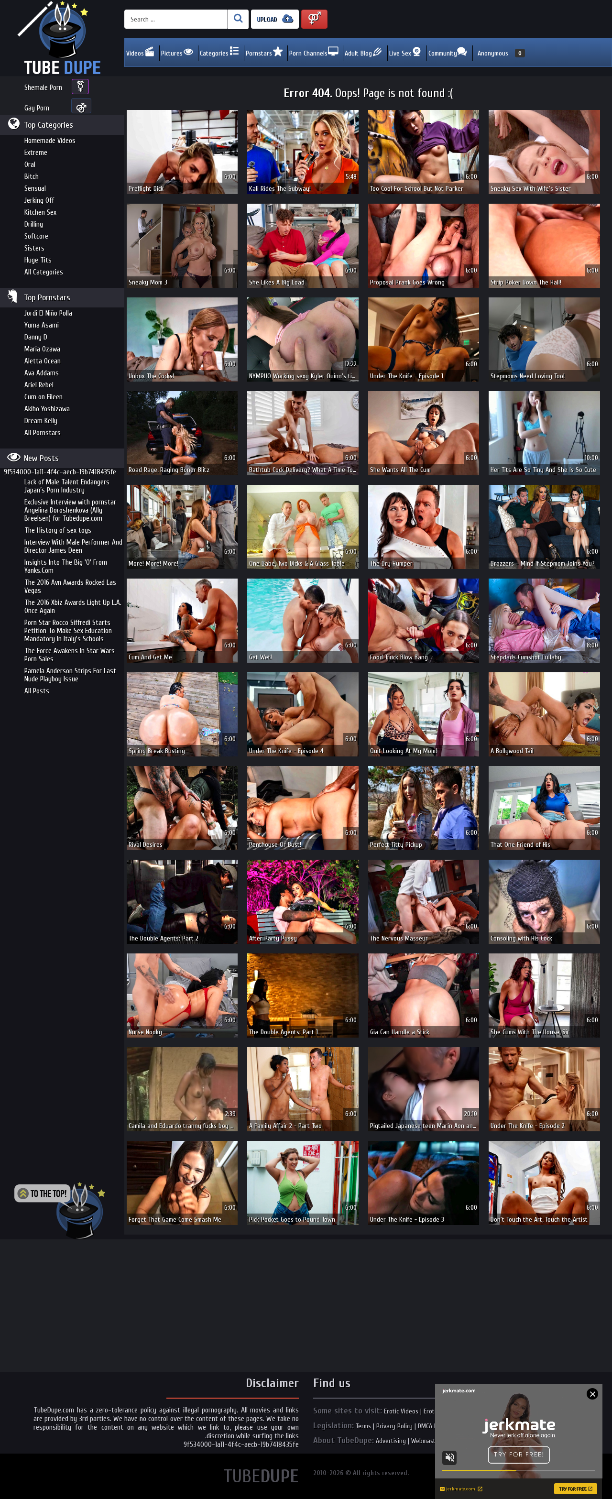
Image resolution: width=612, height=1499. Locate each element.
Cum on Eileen (43, 397)
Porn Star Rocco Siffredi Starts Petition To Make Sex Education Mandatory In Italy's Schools (68, 631)
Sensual (35, 189)
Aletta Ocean (42, 361)
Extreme (35, 153)
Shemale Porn (43, 88)
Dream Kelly (40, 421)
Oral (29, 165)
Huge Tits (38, 260)
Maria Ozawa (42, 349)
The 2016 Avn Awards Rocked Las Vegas (70, 587)
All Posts (36, 691)
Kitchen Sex (40, 212)
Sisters (34, 248)
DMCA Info (431, 1426)
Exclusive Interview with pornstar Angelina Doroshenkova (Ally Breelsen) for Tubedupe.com (70, 510)
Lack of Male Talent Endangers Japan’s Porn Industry (66, 486)
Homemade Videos (50, 141)
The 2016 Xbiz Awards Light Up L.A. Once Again (72, 607)
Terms (363, 1426)
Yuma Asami (41, 325)
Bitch (31, 177)
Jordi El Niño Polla (48, 313)
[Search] (238, 19)
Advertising (391, 1441)
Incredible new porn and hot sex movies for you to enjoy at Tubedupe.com (62, 38)
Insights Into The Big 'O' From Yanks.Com (65, 566)
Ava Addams (41, 373)
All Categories (43, 272)
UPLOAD (268, 19)
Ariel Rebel (39, 385)
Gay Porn (36, 108)
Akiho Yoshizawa (47, 409)
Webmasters (427, 1441)
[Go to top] (59, 1210)
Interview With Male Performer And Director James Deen (73, 546)
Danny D (35, 337)
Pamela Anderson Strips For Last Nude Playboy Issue (70, 675)
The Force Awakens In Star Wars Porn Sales (69, 655)
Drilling (33, 224)
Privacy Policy (394, 1426)
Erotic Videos (401, 1411)
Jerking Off (39, 201)
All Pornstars (42, 433)
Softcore (36, 236)
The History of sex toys (57, 530)
